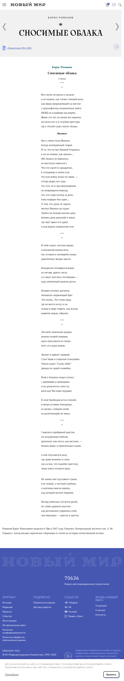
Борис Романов (62, 67)
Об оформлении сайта (14, 625)
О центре (100, 610)
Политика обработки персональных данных (14, 639)
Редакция (7, 607)
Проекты (7, 611)
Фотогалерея (9, 620)
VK (69, 607)
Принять (111, 674)
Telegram (73, 602)
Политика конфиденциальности (14, 631)
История (6, 602)
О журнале (101, 605)
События (7, 616)
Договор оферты (42, 607)
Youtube (72, 611)
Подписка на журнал (44, 602)
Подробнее (12, 674)
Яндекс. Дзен (75, 616)
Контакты (100, 614)
